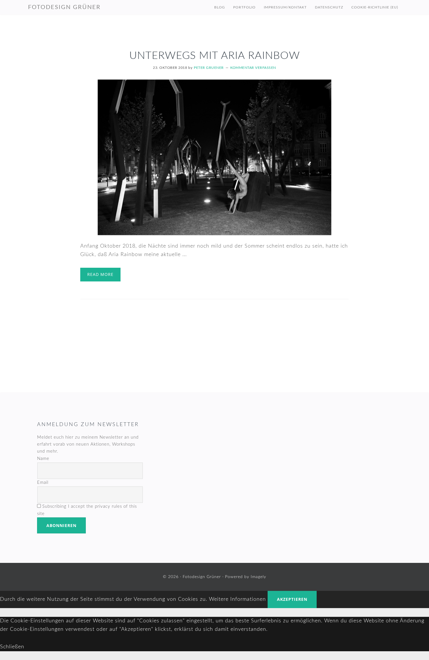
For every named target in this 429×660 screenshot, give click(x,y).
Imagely (258, 577)
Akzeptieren (292, 599)
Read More (100, 274)
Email (42, 482)
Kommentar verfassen (253, 67)
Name (43, 458)
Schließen (12, 647)
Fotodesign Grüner (64, 7)
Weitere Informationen (237, 599)
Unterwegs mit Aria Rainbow (214, 55)
